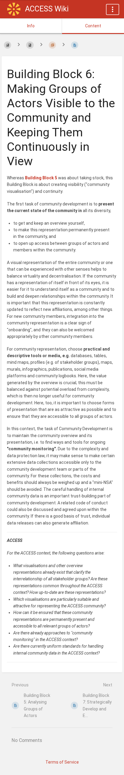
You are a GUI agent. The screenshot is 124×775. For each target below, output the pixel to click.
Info (31, 25)
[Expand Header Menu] (112, 9)
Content (93, 25)
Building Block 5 (41, 177)
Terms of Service (62, 762)
